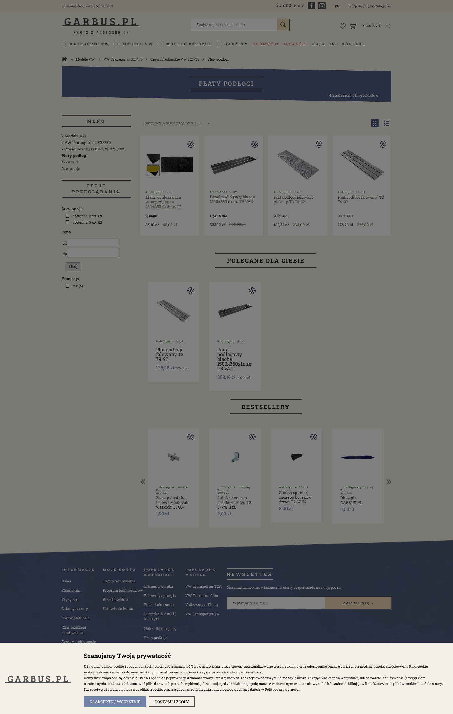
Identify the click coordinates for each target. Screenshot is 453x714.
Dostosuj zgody (172, 701)
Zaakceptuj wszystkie (115, 701)
